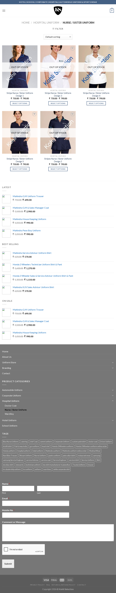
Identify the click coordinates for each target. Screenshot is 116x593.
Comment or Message (13, 522)
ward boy (47, 469)
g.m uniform (34, 446)
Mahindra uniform (53, 451)
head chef (46, 446)
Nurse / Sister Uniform (16, 410)
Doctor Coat (11, 405)
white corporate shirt (61, 469)
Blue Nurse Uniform (10, 441)
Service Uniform (88, 460)
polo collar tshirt (69, 455)
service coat (46, 460)
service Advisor (32, 460)
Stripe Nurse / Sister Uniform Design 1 (20, 94)
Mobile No (8, 510)
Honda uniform (9, 451)
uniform (38, 469)
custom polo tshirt (79, 441)
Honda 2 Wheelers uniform (62, 446)
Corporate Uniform (11, 395)
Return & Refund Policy (63, 585)
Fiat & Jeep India (20, 446)
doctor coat (92, 441)
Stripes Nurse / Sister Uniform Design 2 (58, 160)
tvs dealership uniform (12, 469)
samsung (96, 455)
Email (5, 498)
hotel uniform (38, 451)
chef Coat (33, 441)
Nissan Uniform (26, 455)
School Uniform (9, 425)
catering (24, 441)
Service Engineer (59, 460)
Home (26, 22)
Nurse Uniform (40, 455)
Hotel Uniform (9, 420)
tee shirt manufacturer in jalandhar (56, 465)
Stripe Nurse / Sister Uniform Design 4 (96, 94)
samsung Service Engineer (13, 460)
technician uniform (33, 465)
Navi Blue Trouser (10, 455)
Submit (8, 563)
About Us (6, 356)
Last (38, 493)
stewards (19, 465)
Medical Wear (94, 451)
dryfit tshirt (7, 446)
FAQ (48, 585)
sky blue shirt (8, 465)
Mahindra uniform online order (75, 451)
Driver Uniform (106, 441)
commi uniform (46, 441)
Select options (19, 103)
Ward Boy (9, 414)
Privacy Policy (37, 585)
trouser (91, 465)
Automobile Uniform (12, 390)
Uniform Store (9, 362)
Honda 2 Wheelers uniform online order (91, 446)
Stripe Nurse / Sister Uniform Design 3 (58, 94)
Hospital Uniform (46, 22)
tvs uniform (27, 469)
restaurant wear (84, 455)
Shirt (98, 460)
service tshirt (74, 460)
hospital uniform (23, 451)
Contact (6, 373)
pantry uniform (54, 455)
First (4, 493)
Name (6, 483)
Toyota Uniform (79, 465)
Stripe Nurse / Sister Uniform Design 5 (20, 160)
